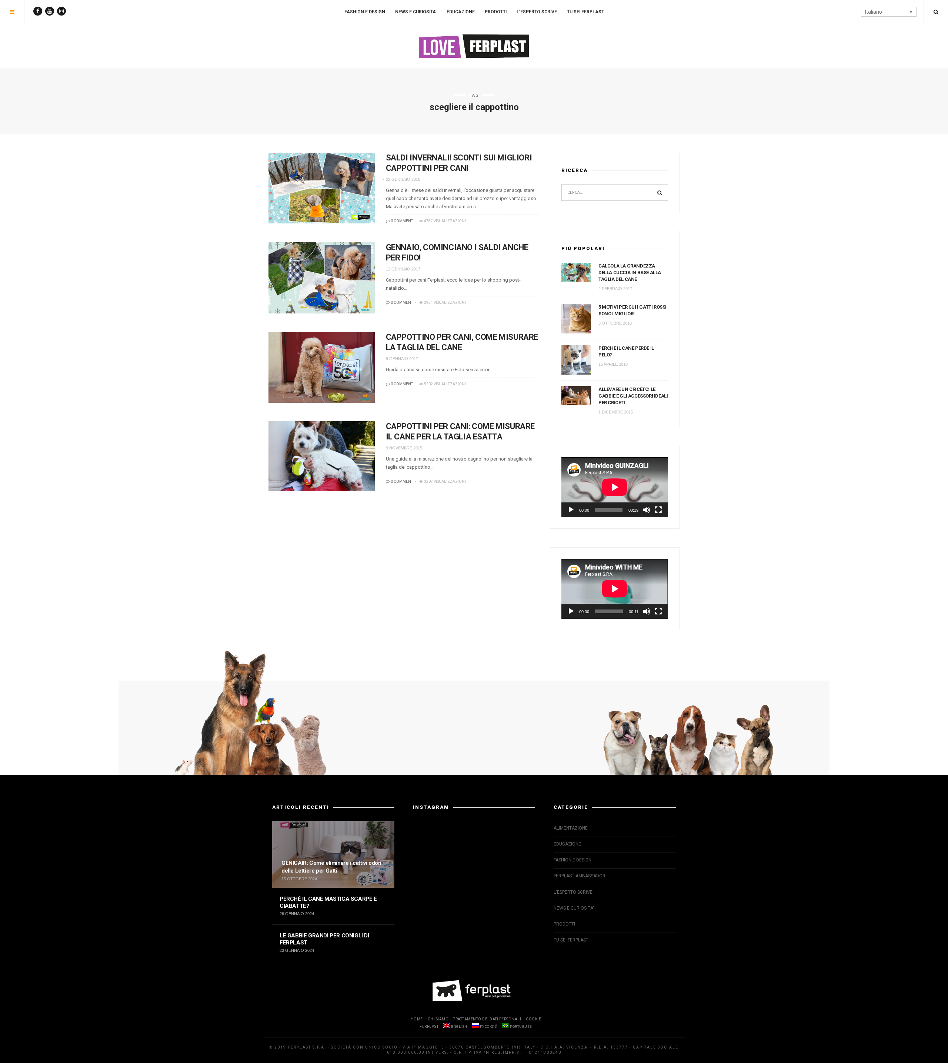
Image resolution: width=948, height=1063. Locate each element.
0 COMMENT (401, 221)
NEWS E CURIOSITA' (574, 908)
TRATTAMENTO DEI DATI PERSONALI (487, 1019)
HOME (417, 1019)
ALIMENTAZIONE (571, 828)
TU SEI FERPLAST (585, 11)
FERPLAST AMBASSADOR (579, 875)
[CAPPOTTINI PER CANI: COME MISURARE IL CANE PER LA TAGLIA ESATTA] (321, 456)
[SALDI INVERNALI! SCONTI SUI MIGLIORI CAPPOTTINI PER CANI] (321, 188)
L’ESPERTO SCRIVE (537, 11)
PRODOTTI (496, 11)
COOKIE (533, 1019)
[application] (614, 487)
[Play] (571, 510)
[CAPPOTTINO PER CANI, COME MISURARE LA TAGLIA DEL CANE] (321, 367)
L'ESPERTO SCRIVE (573, 892)
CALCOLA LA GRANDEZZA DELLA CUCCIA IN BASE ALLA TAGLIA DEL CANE (629, 272)
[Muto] (646, 510)
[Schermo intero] (658, 510)
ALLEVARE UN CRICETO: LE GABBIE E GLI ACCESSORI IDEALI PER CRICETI (633, 395)
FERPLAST (429, 1026)
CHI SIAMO (438, 1019)
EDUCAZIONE (461, 11)
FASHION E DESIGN (364, 11)
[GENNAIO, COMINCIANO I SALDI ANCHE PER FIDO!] (321, 277)
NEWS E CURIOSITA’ (416, 11)
